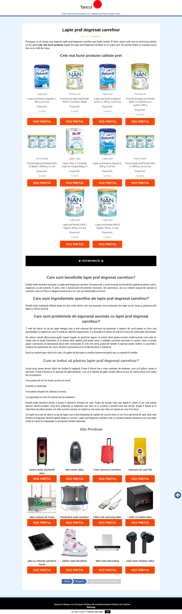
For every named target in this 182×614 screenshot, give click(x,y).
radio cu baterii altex (140, 517)
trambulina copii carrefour (74, 517)
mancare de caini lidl (140, 469)
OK (107, 612)
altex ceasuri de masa (42, 517)
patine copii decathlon (74, 560)
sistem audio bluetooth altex (42, 471)
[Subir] (178, 495)
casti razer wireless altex (140, 560)
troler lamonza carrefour (107, 469)
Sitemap (91, 607)
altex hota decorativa (107, 560)
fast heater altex (75, 469)
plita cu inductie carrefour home (42, 562)
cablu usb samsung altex (107, 517)
